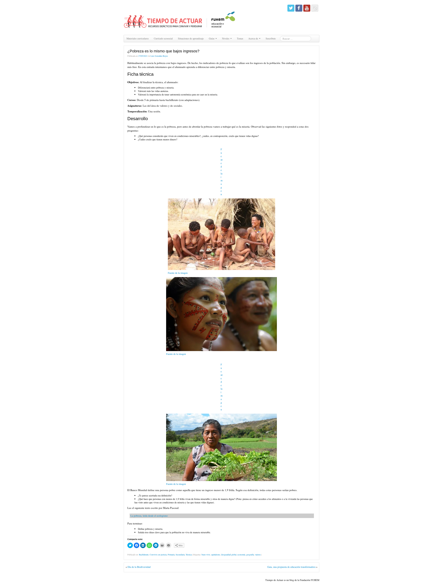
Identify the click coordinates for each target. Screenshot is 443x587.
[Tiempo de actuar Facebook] (298, 8)
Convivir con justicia (158, 554)
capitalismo (215, 554)
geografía (250, 554)
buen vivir (206, 554)
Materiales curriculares (137, 38)
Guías (212, 38)
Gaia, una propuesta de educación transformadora (291, 567)
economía (241, 554)
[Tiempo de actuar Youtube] (306, 8)
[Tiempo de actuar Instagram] (314, 8)
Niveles (226, 38)
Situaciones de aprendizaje (191, 38)
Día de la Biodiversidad (139, 567)
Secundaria (180, 554)
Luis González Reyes (159, 55)
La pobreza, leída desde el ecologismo (149, 515)
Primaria (171, 554)
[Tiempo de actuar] (180, 17)
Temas (240, 38)
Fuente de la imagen (222, 172)
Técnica (189, 554)
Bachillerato (144, 554)
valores (258, 554)
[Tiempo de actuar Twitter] (290, 8)
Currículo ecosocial (163, 38)
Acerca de (253, 38)
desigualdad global (228, 554)
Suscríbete (271, 38)
